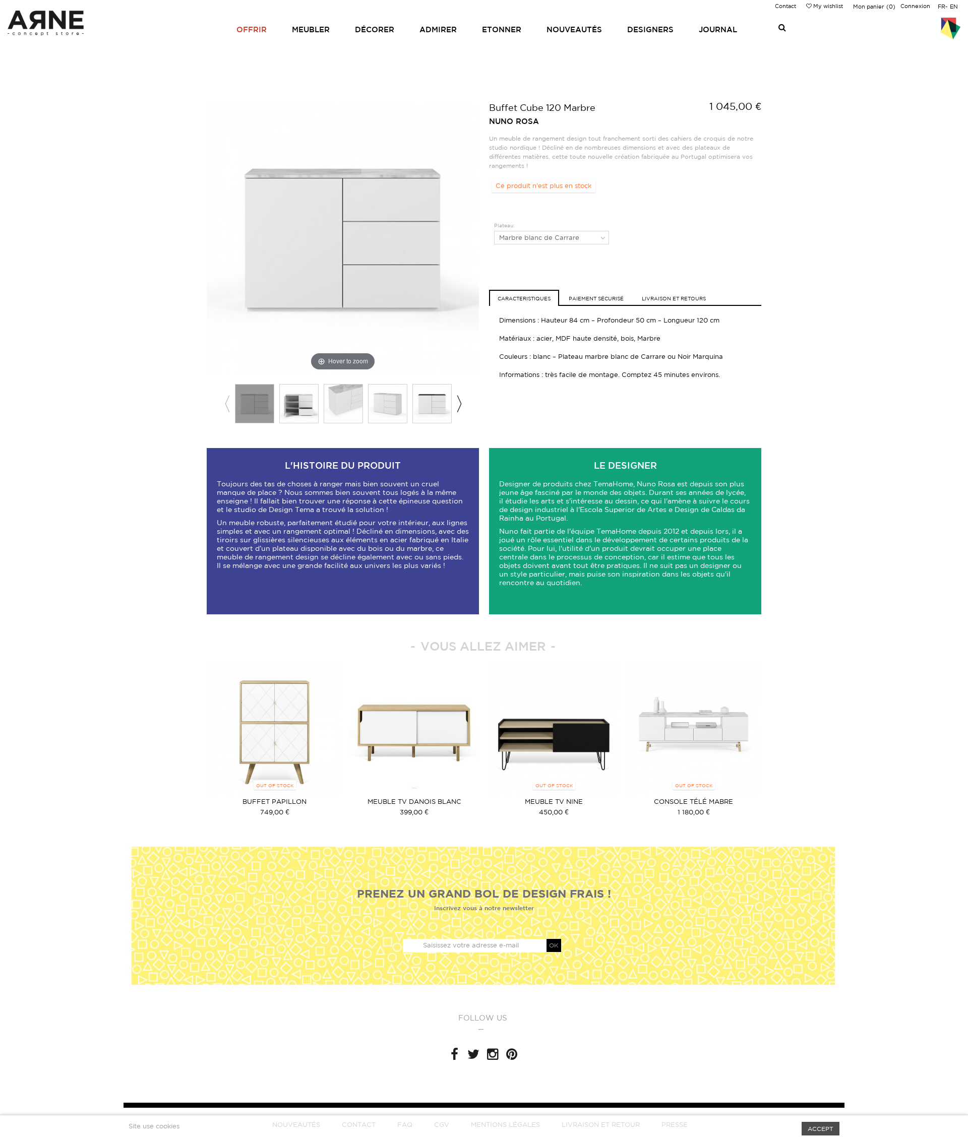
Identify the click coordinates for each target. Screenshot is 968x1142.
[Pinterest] (512, 1054)
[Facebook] (454, 1054)
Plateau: (505, 225)
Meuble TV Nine (554, 801)
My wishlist (827, 6)
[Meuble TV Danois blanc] (414, 729)
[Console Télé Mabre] (693, 729)
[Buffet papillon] (274, 729)
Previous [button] (227, 403)
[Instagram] (493, 1054)
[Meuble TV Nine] (554, 729)
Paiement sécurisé (596, 298)
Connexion (915, 6)
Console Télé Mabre (693, 801)
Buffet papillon (275, 801)
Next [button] (459, 403)
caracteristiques (524, 298)
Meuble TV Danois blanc (414, 801)
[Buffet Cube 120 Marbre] (254, 404)
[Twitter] (473, 1054)
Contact (785, 6)
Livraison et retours (674, 298)
